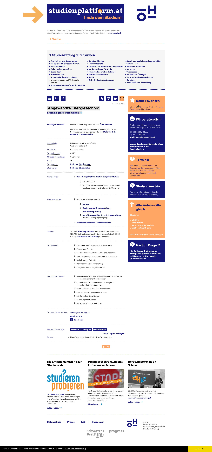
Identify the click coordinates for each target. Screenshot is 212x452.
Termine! (142, 160)
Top (107, 346)
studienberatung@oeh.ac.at (142, 137)
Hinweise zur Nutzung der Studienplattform (143, 257)
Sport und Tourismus (135, 66)
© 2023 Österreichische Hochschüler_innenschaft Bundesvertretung (154, 425)
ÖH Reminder (106, 124)
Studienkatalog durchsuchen (73, 55)
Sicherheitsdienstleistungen (101, 80)
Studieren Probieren (56, 394)
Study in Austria (148, 186)
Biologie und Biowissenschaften (65, 64)
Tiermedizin (131, 72)
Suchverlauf (115, 33)
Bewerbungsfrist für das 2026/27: (97, 177)
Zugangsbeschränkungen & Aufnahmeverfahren (105, 363)
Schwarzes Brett (95, 433)
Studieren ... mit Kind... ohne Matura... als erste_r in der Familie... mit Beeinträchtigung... (142, 223)
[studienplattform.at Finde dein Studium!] (85, 13)
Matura (86, 204)
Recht (91, 77)
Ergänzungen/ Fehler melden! (63, 112)
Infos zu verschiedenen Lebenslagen (146, 235)
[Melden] (121, 98)
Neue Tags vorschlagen (113, 333)
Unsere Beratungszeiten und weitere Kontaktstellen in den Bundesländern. (146, 146)
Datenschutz (54, 422)
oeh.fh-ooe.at (76, 316)
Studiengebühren (86, 231)
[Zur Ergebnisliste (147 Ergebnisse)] (49, 98)
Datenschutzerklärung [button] (75, 449)
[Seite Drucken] (115, 98)
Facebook (78, 320)
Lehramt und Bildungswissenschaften (106, 66)
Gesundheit (56, 72)
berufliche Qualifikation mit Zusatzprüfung (102, 215)
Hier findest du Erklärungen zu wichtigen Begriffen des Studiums (145, 252)
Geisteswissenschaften (61, 69)
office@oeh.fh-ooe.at (79, 313)
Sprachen (130, 69)
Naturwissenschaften (98, 74)
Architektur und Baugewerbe (64, 61)
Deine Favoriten (148, 101)
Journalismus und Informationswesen (68, 85)
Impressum (98, 422)
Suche (56, 39)
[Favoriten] (101, 98)
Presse (71, 422)
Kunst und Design (96, 61)
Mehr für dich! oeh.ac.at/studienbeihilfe (93, 133)
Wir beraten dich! (148, 119)
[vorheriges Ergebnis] (56, 98)
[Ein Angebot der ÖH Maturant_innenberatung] (146, 13)
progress (116, 431)
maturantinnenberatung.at (139, 398)
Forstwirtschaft (58, 66)
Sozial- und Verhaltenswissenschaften (143, 61)
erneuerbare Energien (81, 329)
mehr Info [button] (200, 449)
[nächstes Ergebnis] (63, 98)
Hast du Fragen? (148, 245)
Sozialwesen (132, 64)
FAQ (83, 422)
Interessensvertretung (87, 236)
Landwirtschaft (96, 64)
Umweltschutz (99, 329)
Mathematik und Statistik (100, 69)
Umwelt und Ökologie (136, 74)
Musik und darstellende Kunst (102, 72)
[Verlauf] (108, 98)
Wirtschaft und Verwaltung (138, 82)
